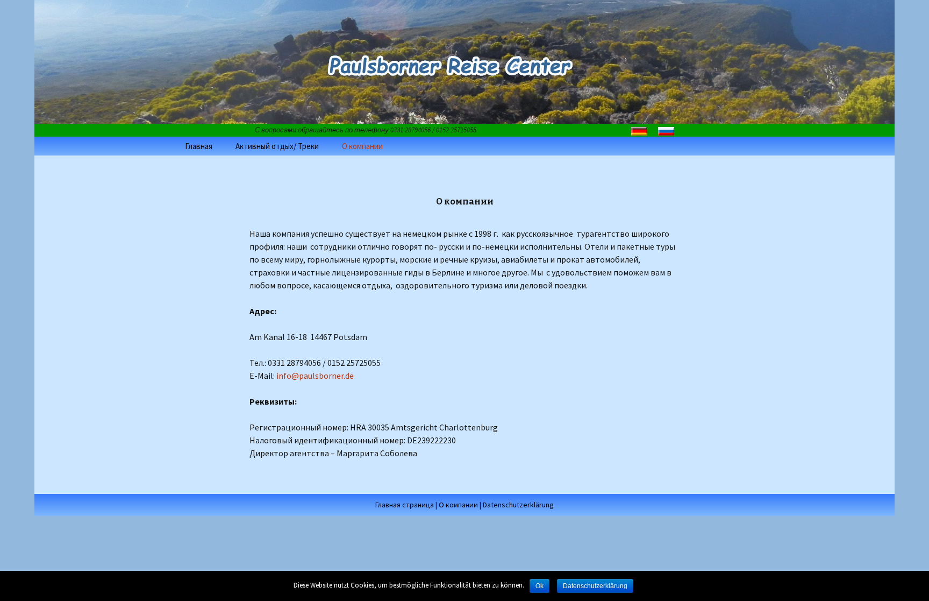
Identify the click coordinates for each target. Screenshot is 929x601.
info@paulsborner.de (314, 375)
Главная (198, 146)
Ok (539, 586)
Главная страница (404, 505)
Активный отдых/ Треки (277, 146)
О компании (362, 146)
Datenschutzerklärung (518, 505)
